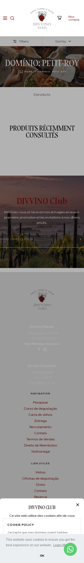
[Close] (77, 504)
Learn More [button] (61, 545)
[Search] (12, 18)
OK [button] (42, 555)
